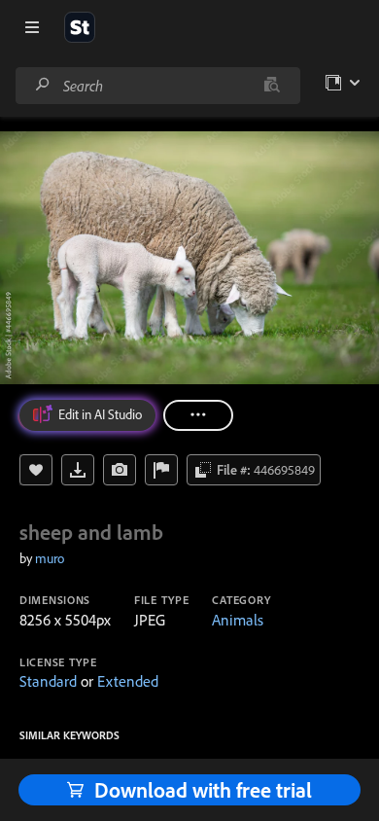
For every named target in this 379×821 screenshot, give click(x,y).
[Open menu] (32, 27)
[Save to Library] (35, 469)
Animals (237, 619)
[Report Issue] (161, 469)
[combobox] (157, 85)
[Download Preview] (77, 469)
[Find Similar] (119, 469)
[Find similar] (271, 85)
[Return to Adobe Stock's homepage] (79, 27)
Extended (127, 681)
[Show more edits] (198, 415)
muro (49, 558)
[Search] (42, 85)
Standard (48, 681)
